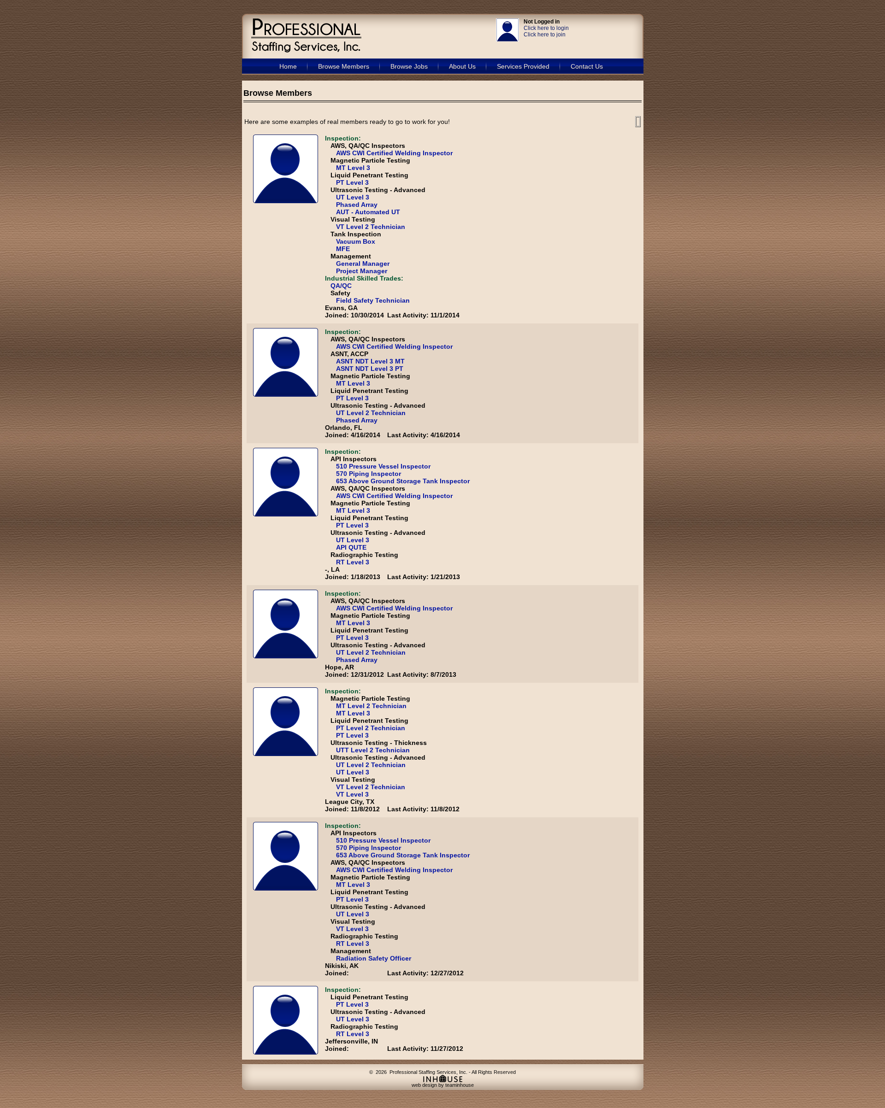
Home (288, 66)
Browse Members (343, 66)
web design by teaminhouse (443, 1085)
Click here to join (545, 34)
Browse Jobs (409, 66)
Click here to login (546, 28)
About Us (462, 66)
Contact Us (587, 66)
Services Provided (523, 66)
